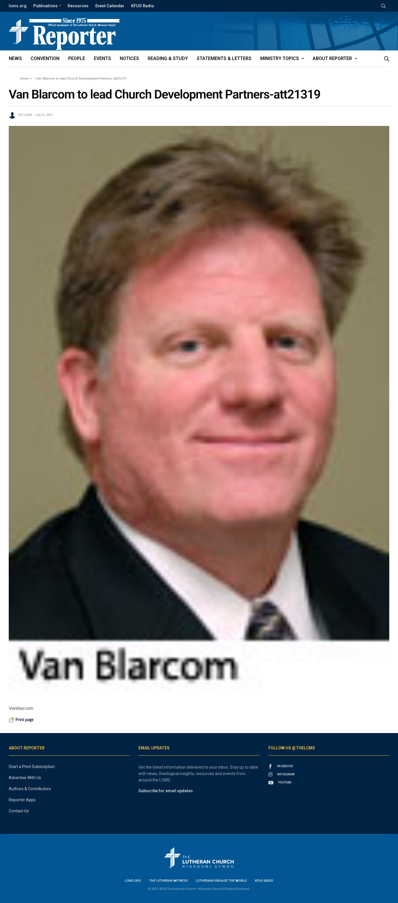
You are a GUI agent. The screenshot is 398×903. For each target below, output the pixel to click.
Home (24, 78)
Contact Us (19, 811)
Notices (129, 58)
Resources (78, 5)
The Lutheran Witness (168, 881)
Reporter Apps (22, 799)
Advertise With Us (25, 777)
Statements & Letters (224, 58)
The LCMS (25, 115)
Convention (45, 58)
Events (102, 58)
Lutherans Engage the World (221, 881)
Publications (45, 5)
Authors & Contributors (30, 788)
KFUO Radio (142, 5)
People (76, 58)
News (15, 58)
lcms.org (18, 5)
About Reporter (332, 58)
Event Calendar (109, 5)
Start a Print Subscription (32, 766)
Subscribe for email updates (165, 790)
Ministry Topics (279, 58)
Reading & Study (168, 58)
